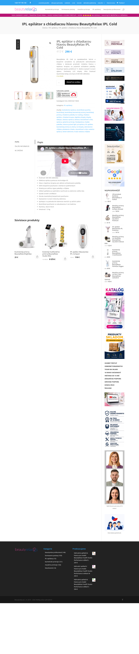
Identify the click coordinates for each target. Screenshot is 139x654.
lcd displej (80, 127)
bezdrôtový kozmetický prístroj (75, 112)
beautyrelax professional (111, 9)
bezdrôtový (60, 112)
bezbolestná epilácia (69, 110)
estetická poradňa (44, 3)
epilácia (59, 122)
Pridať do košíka (73, 82)
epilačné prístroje (69, 122)
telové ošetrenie (68, 132)
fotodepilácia (79, 122)
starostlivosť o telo (81, 129)
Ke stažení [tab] (19, 150)
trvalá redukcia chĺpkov (82, 132)
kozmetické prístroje (52, 9)
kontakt (79, 3)
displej (88, 117)
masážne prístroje (84, 9)
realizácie (67, 3)
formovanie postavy (68, 9)
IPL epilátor (89, 124)
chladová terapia (68, 117)
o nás (73, 3)
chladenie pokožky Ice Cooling (72, 115)
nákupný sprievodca (57, 3)
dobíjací (59, 120)
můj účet (100, 3)
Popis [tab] (17, 142)
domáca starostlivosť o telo (83, 120)
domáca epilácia (68, 120)
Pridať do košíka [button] (37, 257)
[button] (50, 43)
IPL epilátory (96, 9)
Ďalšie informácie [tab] (22, 146)
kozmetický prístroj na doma (66, 127)
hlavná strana (111, 3)
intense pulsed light (69, 124)
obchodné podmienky (89, 3)
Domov (45, 28)
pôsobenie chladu (68, 129)
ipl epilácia (81, 124)
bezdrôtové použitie (83, 110)
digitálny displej (80, 117)
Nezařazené (49, 568)
